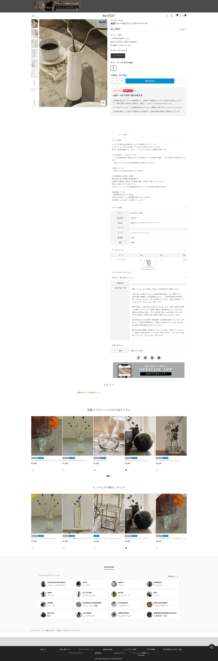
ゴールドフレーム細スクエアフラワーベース (76, 538)
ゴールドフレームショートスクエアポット (107, 538)
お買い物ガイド (64, 649)
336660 (134, 218)
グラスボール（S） (100, 460)
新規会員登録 (108, 649)
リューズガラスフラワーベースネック (168, 460)
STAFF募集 (151, 649)
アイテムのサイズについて (122, 272)
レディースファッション (49, 575)
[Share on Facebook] (138, 358)
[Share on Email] (159, 358)
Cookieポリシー (119, 653)
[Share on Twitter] (145, 358)
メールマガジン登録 (129, 649)
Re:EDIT (119, 659)
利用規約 (98, 653)
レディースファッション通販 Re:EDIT (42, 630)
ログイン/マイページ (86, 649)
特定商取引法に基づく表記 (172, 649)
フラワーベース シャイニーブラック (136, 460)
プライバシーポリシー (76, 653)
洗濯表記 (120, 283)
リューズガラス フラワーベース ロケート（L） (46, 460)
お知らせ (43, 649)
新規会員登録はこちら (120, 38)
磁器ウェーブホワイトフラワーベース (69, 630)
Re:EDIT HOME (117, 20)
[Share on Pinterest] (152, 358)
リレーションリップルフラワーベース (74, 460)
